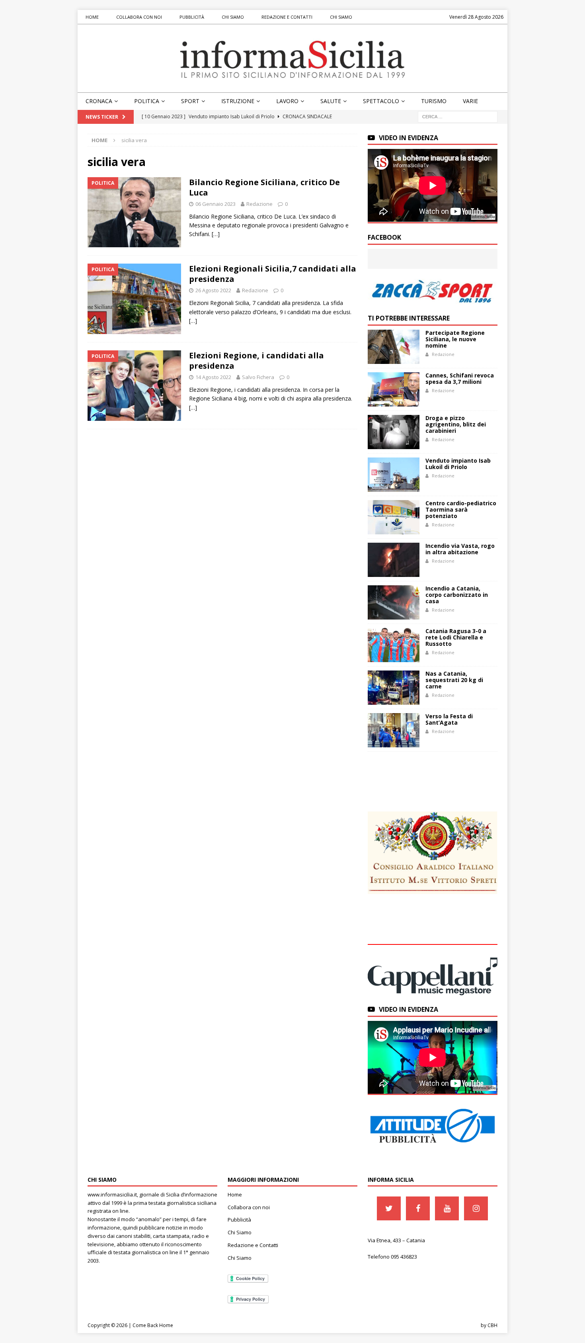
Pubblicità (191, 17)
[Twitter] (389, 1208)
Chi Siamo (233, 17)
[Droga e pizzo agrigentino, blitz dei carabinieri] (393, 432)
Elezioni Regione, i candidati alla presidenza (256, 360)
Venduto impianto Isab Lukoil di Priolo (458, 464)
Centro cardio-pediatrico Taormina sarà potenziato (460, 509)
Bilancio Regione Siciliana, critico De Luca (264, 187)
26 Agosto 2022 (213, 290)
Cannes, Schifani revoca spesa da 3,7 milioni (459, 378)
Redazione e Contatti (286, 17)
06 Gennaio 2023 (215, 203)
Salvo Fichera (258, 377)
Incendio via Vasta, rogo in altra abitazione (460, 549)
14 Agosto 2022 (213, 377)
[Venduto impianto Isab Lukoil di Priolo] (393, 474)
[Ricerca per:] (457, 116)
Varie (470, 101)
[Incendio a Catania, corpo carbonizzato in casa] (393, 602)
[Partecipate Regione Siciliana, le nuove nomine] (393, 347)
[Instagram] (476, 1208)
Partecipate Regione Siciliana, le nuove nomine (455, 339)
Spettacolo (381, 101)
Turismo (434, 101)
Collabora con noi (139, 17)
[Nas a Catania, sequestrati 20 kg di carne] (393, 688)
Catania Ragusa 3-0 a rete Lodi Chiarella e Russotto (455, 637)
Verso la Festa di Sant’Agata (449, 719)
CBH (492, 1325)
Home (92, 17)
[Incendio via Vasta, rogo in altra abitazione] (393, 560)
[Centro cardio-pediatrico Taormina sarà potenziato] (393, 517)
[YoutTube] (447, 1208)
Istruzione (237, 101)
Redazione (259, 203)
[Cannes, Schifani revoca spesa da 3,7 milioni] (393, 389)
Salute (330, 101)
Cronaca (99, 101)
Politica (146, 101)
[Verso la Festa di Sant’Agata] (393, 730)
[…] (216, 234)
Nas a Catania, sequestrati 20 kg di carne (454, 680)
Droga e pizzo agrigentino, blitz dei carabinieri (455, 424)
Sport (190, 101)
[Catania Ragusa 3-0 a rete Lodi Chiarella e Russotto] (393, 645)
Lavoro (287, 101)
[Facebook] (418, 1208)
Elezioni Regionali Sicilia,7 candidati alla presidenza (272, 273)
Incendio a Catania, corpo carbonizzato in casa (456, 595)
